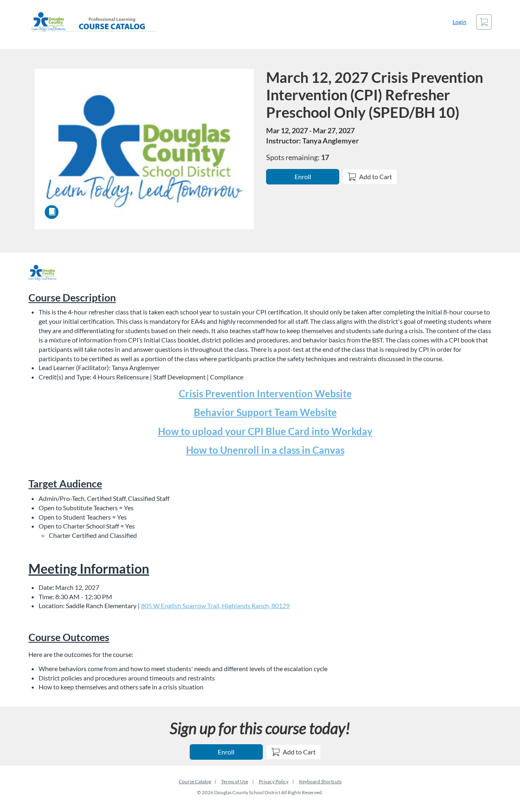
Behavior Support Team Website (265, 412)
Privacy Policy (273, 781)
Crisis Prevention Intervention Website (265, 393)
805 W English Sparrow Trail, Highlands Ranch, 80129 (215, 605)
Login (459, 21)
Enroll (303, 176)
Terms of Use (234, 781)
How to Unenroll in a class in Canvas (265, 450)
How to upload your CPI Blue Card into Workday (265, 431)
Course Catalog (195, 781)
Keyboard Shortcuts (320, 781)
